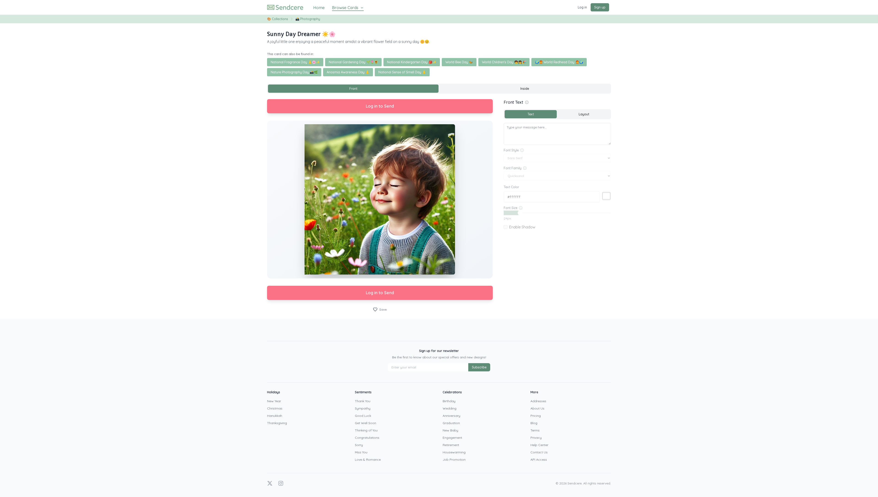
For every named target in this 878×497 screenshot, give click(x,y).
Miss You (361, 452)
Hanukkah (274, 416)
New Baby (450, 430)
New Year (274, 401)
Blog (533, 423)
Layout (584, 114)
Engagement (452, 438)
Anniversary (451, 416)
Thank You (362, 401)
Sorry (359, 445)
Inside (524, 89)
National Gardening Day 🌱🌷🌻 (353, 62)
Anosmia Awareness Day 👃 (348, 72)
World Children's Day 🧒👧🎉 (504, 62)
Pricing (535, 416)
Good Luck (363, 416)
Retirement (451, 445)
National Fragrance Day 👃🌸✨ (295, 62)
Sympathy (362, 408)
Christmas (274, 408)
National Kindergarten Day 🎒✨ (411, 62)
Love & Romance (368, 459)
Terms (535, 430)
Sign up (599, 7)
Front (353, 89)
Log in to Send (380, 106)
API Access (538, 459)
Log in (582, 7)
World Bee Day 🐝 (459, 62)
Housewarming (454, 452)
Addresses (538, 401)
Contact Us (539, 452)
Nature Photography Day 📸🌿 (294, 72)
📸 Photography (307, 19)
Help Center (539, 445)
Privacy (536, 438)
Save (383, 309)
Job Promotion (454, 459)
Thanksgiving (277, 423)
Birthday (449, 401)
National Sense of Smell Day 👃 (402, 72)
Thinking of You (366, 430)
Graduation (451, 423)
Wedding (449, 408)
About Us (537, 408)
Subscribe (479, 367)
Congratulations (367, 438)
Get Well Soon (365, 423)
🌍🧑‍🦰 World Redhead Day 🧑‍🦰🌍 (559, 62)
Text (530, 114)
